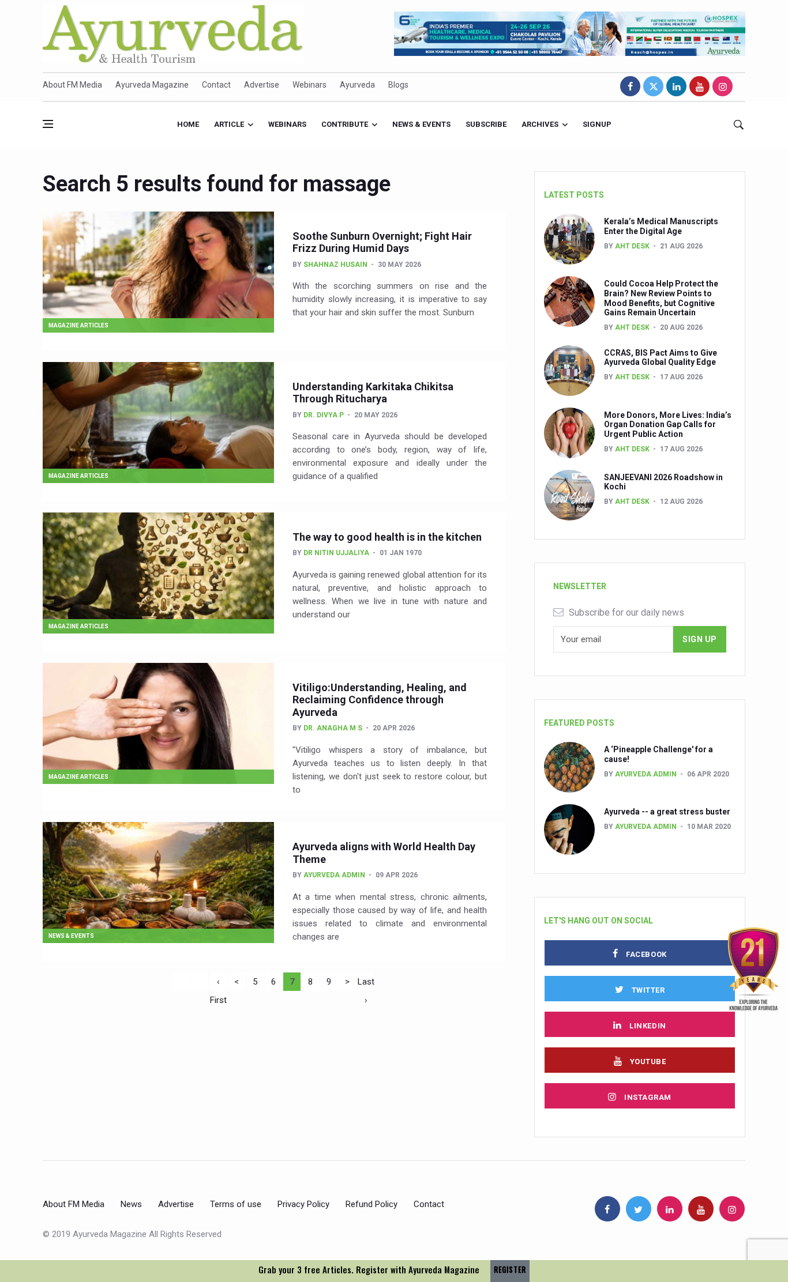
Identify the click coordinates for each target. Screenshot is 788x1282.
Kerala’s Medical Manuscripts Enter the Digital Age (661, 226)
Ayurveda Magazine (152, 84)
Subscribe (486, 124)
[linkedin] (676, 86)
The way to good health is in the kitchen (387, 537)
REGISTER (510, 1269)
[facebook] (630, 86)
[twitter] (653, 86)
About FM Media (72, 84)
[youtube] (699, 86)
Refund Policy (371, 1204)
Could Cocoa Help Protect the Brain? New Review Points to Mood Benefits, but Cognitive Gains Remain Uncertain (661, 298)
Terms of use (235, 1204)
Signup (597, 124)
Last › (366, 983)
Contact (216, 84)
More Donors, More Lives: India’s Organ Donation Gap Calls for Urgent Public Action (667, 424)
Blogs (398, 84)
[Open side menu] (48, 124)
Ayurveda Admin (334, 875)
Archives (539, 124)
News (131, 1204)
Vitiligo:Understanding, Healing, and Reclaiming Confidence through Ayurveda (379, 699)
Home (188, 124)
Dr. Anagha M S (332, 728)
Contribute (344, 124)
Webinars (309, 84)
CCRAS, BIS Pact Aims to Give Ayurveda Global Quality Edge (660, 357)
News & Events (421, 124)
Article (229, 124)
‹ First (218, 983)
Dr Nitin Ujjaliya (336, 553)
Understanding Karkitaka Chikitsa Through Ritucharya (372, 392)
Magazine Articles (78, 325)
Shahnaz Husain (335, 265)
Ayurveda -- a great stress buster (667, 811)
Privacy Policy (303, 1204)
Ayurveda (357, 84)
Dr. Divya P (323, 415)
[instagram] (722, 86)
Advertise (261, 84)
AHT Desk (632, 246)
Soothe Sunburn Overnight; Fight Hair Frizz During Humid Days (382, 242)
